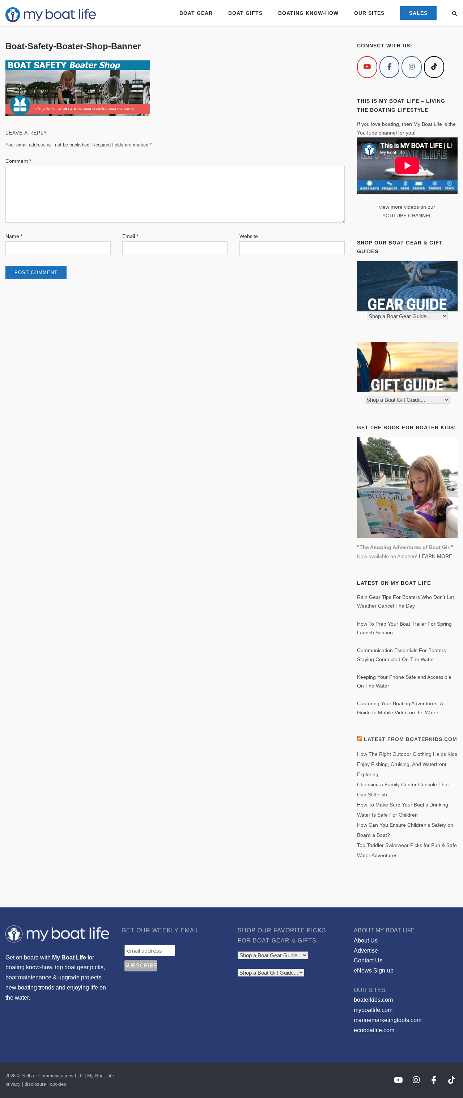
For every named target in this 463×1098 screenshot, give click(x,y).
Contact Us (368, 960)
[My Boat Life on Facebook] (389, 67)
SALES (418, 13)
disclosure (35, 1084)
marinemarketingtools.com (387, 1020)
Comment (18, 161)
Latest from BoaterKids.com (410, 739)
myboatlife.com (373, 1010)
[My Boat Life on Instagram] (412, 67)
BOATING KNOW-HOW (308, 13)
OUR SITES (369, 13)
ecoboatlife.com (374, 1030)
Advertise (366, 951)
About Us (366, 940)
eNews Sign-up (374, 970)
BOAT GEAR (196, 13)
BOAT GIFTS (245, 13)
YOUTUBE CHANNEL (407, 215)
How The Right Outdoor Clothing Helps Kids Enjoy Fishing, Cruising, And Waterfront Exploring (407, 764)
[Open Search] (454, 14)
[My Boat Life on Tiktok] (434, 67)
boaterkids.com (373, 1000)
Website (248, 236)
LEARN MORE (435, 556)
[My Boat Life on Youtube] (367, 67)
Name (13, 236)
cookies (58, 1084)
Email (130, 236)
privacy (13, 1084)
